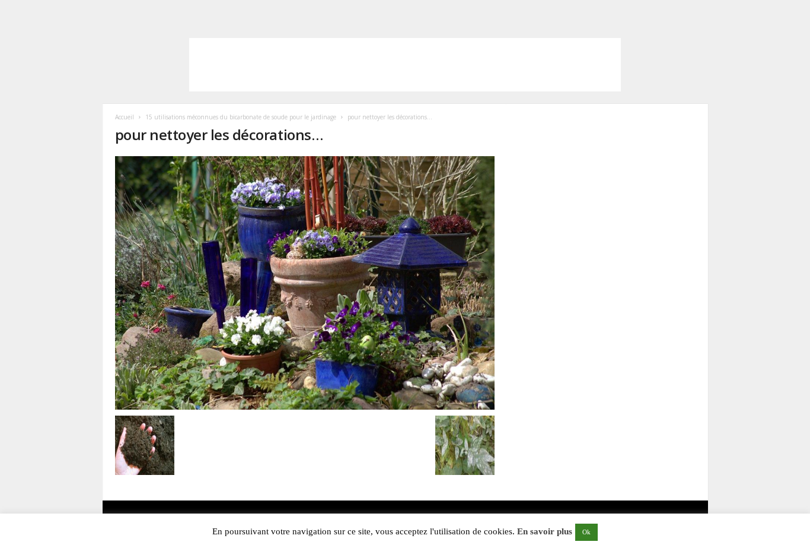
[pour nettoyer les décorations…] (305, 283)
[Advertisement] (405, 64)
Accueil (124, 117)
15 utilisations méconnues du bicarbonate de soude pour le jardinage (240, 117)
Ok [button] (586, 532)
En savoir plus (544, 531)
